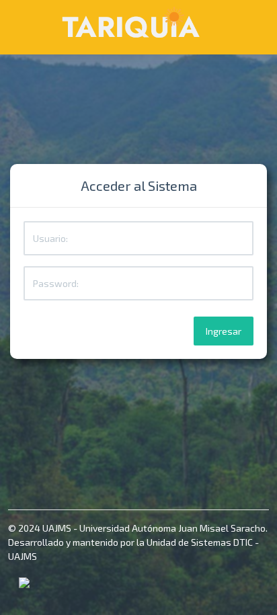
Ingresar (223, 331)
